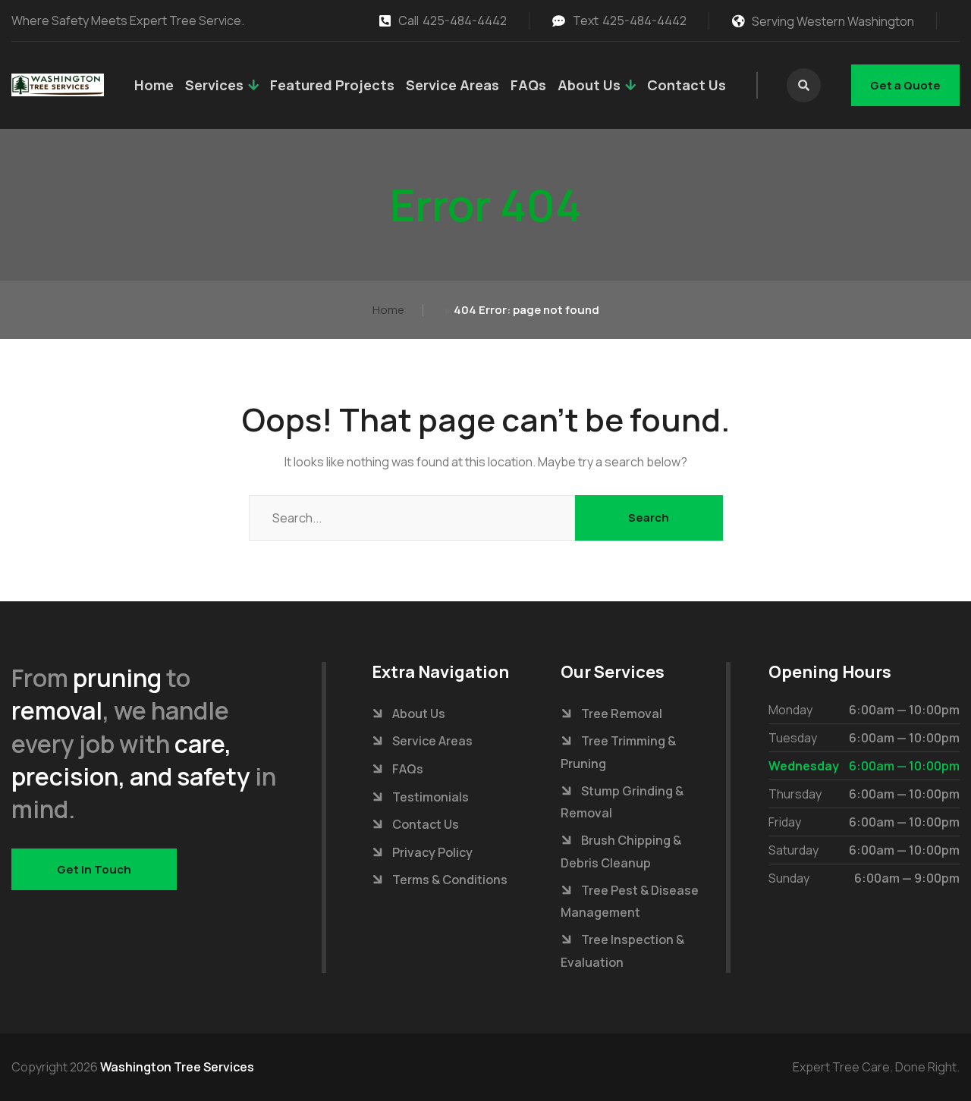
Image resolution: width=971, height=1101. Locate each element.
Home (154, 85)
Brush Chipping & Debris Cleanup (621, 851)
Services (214, 85)
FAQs (528, 85)
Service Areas (452, 85)
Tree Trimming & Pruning (618, 752)
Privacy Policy (432, 852)
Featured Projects (332, 85)
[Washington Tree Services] (57, 85)
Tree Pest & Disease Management (630, 901)
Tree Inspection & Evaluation (622, 951)
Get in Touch (94, 869)
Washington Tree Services (177, 1067)
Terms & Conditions (449, 879)
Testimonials (430, 797)
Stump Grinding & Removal (622, 802)
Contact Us (686, 85)
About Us (589, 85)
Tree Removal (621, 713)
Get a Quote (905, 85)
